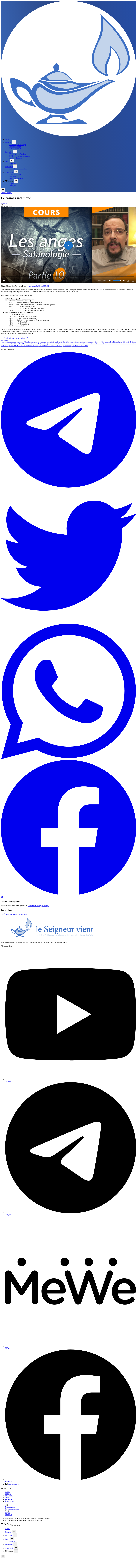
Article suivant (21, 338)
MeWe (7, 1348)
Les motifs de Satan (16, 346)
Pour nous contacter (16, 178)
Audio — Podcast (15, 158)
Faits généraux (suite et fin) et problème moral (66, 342)
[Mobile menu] (3, 190)
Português (12, 185)
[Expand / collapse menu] (14, 142)
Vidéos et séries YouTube (17, 154)
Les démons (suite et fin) (80, 346)
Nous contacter (10, 1507)
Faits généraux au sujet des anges (12, 342)
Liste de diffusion (15, 174)
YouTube (8, 1081)
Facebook (8, 1481)
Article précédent (9, 338)
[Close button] (3, 1556)
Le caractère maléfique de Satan (96, 344)
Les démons (67, 346)
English (12, 184)
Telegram (8, 1215)
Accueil (7, 139)
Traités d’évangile (15, 147)
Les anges (12, 163)
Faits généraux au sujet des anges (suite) (37, 342)
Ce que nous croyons (12, 1509)
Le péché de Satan (7, 344)
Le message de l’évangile (17, 145)
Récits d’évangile (15, 149)
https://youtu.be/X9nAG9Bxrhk (38, 286)
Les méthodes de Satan (31, 346)
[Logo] (68, 69)
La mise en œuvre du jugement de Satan (71, 344)
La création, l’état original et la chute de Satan (120, 342)
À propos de (9, 172)
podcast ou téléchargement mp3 (38, 906)
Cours (7, 161)
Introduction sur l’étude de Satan (93, 342)
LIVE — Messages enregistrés (19, 156)
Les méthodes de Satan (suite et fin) (51, 346)
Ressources (9, 167)
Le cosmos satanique (115, 344)
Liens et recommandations (18, 169)
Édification (9, 152)
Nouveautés (13, 176)
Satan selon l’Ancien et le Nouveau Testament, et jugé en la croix (36, 344)
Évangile (8, 143)
